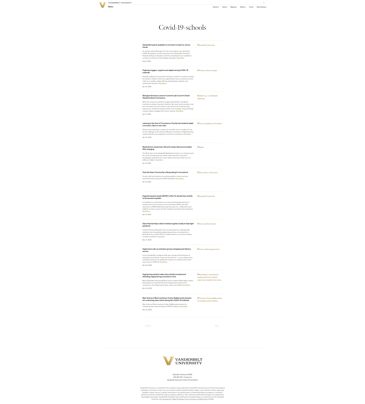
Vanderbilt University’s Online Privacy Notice (182, 380)
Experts (224, 7)
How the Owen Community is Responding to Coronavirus (165, 172)
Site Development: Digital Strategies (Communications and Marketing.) (183, 399)
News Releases (261, 7)
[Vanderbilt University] (182, 361)
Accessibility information (149, 397)
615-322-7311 (178, 377)
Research (216, 7)
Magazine (234, 7)
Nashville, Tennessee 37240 (182, 374)
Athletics (243, 7)
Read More (180, 58)
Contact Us (188, 377)
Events (251, 7)
